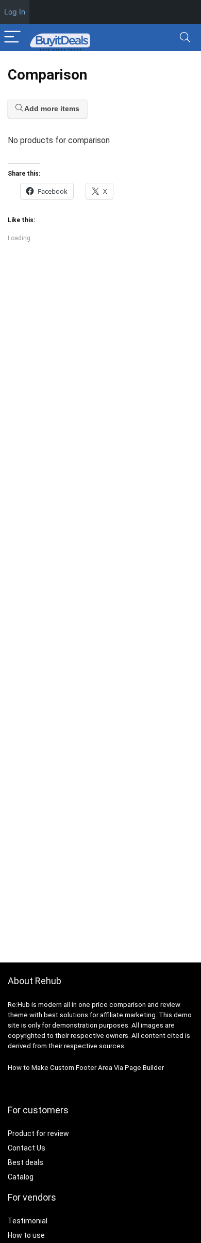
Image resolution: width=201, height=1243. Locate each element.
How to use (26, 1235)
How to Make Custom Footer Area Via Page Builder (86, 1067)
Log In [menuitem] (14, 11)
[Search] (185, 37)
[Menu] (12, 37)
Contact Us (26, 1148)
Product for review (38, 1133)
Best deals (25, 1162)
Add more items (51, 108)
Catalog (21, 1177)
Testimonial (27, 1221)
